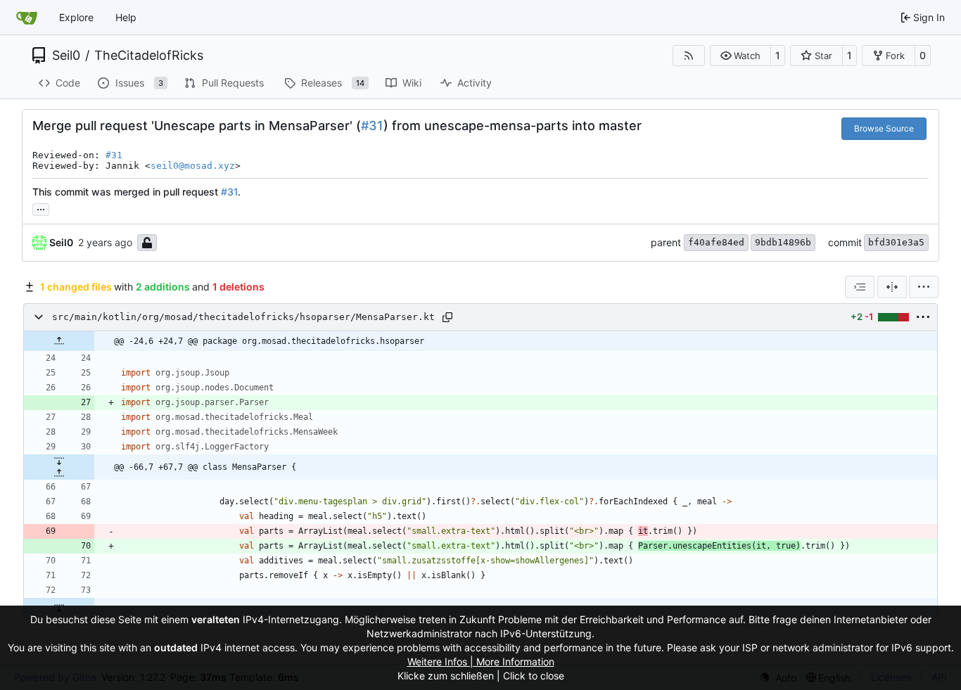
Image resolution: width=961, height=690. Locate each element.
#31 (372, 125)
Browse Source (884, 128)
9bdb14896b (783, 242)
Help (125, 17)
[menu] (923, 287)
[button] (740, 55)
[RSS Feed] (689, 55)
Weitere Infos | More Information (480, 661)
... (41, 207)
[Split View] (892, 287)
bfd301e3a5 (896, 242)
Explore (76, 17)
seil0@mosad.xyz (193, 165)
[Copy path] (447, 317)
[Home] (26, 17)
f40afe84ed (716, 242)
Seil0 (66, 56)
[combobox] (859, 287)
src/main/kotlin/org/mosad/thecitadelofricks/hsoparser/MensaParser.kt (243, 317)
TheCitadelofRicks (148, 56)
